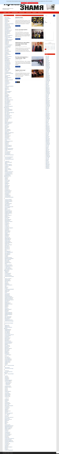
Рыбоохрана (6, 353)
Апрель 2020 (47, 136)
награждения (6, 235)
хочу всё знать (7, 424)
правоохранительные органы (9, 299)
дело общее (6, 94)
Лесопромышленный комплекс (9, 197)
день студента (7, 113)
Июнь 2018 (47, 159)
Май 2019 (47, 148)
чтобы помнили (7, 433)
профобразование (7, 329)
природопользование (8, 309)
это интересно (7, 443)
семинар (6, 363)
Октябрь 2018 (48, 155)
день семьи (6, 111)
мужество (6, 218)
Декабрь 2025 (48, 64)
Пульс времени (7, 332)
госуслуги (6, 87)
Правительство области (8, 298)
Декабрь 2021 (47, 115)
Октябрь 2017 (47, 168)
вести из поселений (7, 51)
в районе (6, 41)
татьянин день (7, 402)
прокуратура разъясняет (8, 319)
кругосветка (6, 187)
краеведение (6, 185)
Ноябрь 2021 (47, 116)
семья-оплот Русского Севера (9, 368)
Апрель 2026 (47, 60)
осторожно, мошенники (8, 264)
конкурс (6, 179)
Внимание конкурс (7, 58)
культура (6, 188)
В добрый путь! (7, 36)
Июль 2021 (47, 120)
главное (6, 78)
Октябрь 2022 (48, 104)
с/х (5, 355)
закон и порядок (7, 129)
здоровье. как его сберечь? (8, 132)
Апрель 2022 (47, 111)
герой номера (7, 75)
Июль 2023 (47, 95)
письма (6, 288)
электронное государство (8, 440)
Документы (34, 12)
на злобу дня (6, 226)
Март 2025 (47, 74)
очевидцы (6, 272)
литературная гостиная (8, 200)
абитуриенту (6, 20)
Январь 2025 (47, 76)
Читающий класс (7, 432)
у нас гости (6, 415)
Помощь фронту (7, 295)
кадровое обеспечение (8, 162)
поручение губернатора (8, 296)
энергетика (6, 442)
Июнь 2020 (47, 134)
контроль (6, 182)
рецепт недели (7, 345)
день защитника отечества (8, 99)
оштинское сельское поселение (9, 276)
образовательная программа (9, 258)
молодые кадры (7, 217)
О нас (9, 12)
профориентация (7, 330)
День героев (6, 98)
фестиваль (6, 420)
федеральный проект (8, 419)
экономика (6, 437)
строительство (7, 396)
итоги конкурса (7, 152)
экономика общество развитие (9, 438)
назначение (6, 236)
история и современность (8, 149)
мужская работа (7, 220)
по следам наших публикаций (9, 289)
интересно (6, 144)
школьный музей (7, 435)
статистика (6, 392)
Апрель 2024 (47, 85)
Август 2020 (47, 132)
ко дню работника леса (8, 172)
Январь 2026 (47, 63)
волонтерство (7, 61)
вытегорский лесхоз (7, 72)
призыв (6, 307)
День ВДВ (6, 96)
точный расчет (7, 407)
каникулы (6, 167)
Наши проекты (40, 12)
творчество (6, 404)
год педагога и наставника (8, 79)
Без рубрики (6, 24)
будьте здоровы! (7, 33)
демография (6, 95)
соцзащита (6, 384)
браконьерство (7, 32)
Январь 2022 (47, 114)
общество (21, 71)
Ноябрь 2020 (47, 129)
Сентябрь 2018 (48, 156)
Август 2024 (47, 81)
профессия (6, 325)
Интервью (6, 143)
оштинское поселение (8, 275)
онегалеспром (7, 261)
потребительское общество (9, 297)
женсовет (6, 125)
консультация (7, 181)
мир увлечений (7, 207)
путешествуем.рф (7, 335)
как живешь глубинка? (8, 164)
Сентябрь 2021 (48, 118)
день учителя (7, 114)
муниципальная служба (8, 221)
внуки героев (6, 59)
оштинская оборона (7, 273)
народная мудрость (7, 238)
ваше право (6, 50)
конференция (7, 183)
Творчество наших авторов (8, 405)
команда (6, 178)
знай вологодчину (7, 135)
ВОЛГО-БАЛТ (7, 60)
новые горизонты (7, 253)
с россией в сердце (7, 354)
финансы (6, 422)
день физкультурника (8, 115)
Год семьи (6, 80)
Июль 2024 (47, 82)
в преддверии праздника (8, 39)
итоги (5, 150)
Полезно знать (28, 12)
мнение (6, 208)
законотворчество (7, 130)
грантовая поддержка (8, 91)
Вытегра (46, 22)
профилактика (7, 326)
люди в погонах (7, 204)
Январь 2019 (47, 152)
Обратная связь (21, 12)
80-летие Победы (7, 18)
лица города (6, 202)
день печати (6, 105)
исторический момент (8, 146)
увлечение (6, 416)
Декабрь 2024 (48, 77)
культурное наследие (8, 190)
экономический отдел (8, 439)
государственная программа (9, 86)
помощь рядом (7, 294)
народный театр (7, 240)
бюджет (6, 34)
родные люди (7, 349)
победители (6, 291)
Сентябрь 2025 (48, 67)
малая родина (7, 205)
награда (6, 233)
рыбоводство (7, 352)
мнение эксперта (7, 209)
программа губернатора (8, 313)
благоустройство (7, 31)
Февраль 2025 (48, 75)
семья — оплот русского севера (9, 365)
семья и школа (7, 367)
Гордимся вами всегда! (20, 70)
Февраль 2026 (48, 62)
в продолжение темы (8, 40)
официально (6, 271)
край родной (6, 186)
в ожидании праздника (8, 37)
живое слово (6, 126)
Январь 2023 (47, 101)
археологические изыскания (9, 23)
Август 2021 (47, 119)
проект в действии (7, 316)
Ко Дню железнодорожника (8, 171)
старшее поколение (7, 391)
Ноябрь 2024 (47, 78)
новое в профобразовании (8, 252)
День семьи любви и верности (9, 112)
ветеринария (6, 53)
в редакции (6, 43)
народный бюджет (7, 239)
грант (5, 90)
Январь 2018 (47, 165)
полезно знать (7, 293)
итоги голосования (7, 151)
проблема (6, 311)
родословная (6, 350)
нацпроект (6, 243)
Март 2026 (47, 61)
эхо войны (6, 444)
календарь (6, 166)
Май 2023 (47, 97)
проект (6, 315)
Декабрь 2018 (47, 153)
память (6, 281)
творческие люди (7, 403)
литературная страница (8, 201)
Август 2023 (47, 94)
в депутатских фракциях (8, 35)
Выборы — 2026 (7, 69)
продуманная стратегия (8, 314)
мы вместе (6, 222)
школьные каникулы (8, 434)
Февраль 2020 (48, 138)
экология (6, 436)
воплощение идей (7, 62)
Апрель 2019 (47, 149)
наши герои (6, 245)
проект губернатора (7, 317)
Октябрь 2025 (48, 66)
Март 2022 (47, 112)
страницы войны (7, 395)
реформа (6, 344)
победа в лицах (7, 290)
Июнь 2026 (47, 58)
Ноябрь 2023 (47, 91)
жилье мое (6, 127)
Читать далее (18, 53)
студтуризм (6, 399)
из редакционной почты (8, 141)
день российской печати (8, 110)
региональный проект (8, 343)
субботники (6, 400)
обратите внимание (7, 259)
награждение (6, 234)
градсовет (6, 88)
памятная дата (7, 279)
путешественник (7, 333)
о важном (6, 255)
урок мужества (7, 418)
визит (5, 55)
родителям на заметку (8, 348)
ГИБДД (6, 76)
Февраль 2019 (48, 151)
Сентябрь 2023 (48, 93)
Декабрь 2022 (48, 102)
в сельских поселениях (8, 44)
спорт (21, 59)
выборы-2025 (7, 70)
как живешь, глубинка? (8, 165)
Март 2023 (47, 99)
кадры (6, 163)
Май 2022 (47, 110)
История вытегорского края (8, 148)
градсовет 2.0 (7, 89)
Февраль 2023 (48, 100)
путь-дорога (6, 336)
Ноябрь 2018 (47, 154)
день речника (7, 108)
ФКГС (5, 423)
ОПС (5, 263)
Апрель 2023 (47, 98)
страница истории (7, 394)
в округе (6, 38)
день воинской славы (8, 97)
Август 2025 (47, 68)
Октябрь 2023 (48, 92)
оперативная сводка (7, 262)
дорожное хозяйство (8, 123)
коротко (6, 184)
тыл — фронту (7, 414)
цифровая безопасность (8, 426)
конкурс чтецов (7, 180)
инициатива (6, 142)
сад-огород (6, 356)
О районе (6, 256)
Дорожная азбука (19, 17)
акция (5, 22)
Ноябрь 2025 (47, 65)
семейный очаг (7, 362)
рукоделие (6, 351)
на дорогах (6, 224)
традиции (6, 408)
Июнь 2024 (47, 83)
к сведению (6, 161)
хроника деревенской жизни (9, 425)
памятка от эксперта (8, 278)
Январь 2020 (47, 139)
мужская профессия (7, 219)
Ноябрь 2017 (47, 167)
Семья (6, 364)
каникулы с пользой (7, 169)
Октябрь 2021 (47, 117)
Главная (4, 12)
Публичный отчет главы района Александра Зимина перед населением (22, 44)
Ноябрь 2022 (47, 103)
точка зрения (6, 406)
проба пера (6, 310)
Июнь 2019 (47, 147)
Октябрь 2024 (48, 79)
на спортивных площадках (8, 227)
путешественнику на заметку (9, 334)
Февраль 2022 (48, 113)
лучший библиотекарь (8, 203)
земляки (6, 134)
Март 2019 (47, 150)
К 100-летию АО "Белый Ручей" (9, 154)
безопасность (7, 25)
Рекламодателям (15, 12)
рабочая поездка (7, 337)
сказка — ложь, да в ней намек (9, 373)
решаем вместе (7, 346)
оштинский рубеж (7, 274)
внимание (6, 57)
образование (7, 383)
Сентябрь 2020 (48, 131)
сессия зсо (6, 370)
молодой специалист (8, 215)
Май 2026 (47, 59)
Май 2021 (47, 122)
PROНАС (6, 19)
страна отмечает (7, 393)
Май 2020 (47, 135)
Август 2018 (47, 157)
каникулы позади (7, 168)
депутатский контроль (8, 117)
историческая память (8, 145)
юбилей (6, 445)
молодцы (6, 216)
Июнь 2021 (47, 121)
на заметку (6, 225)
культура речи (7, 189)
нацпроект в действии (8, 244)
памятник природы (7, 280)
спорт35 (6, 389)
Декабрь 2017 (47, 166)
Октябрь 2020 (48, 130)
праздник (6, 301)
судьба (6, 401)
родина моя (6, 347)
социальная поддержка (8, 380)
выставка (6, 71)
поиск (5, 292)
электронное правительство (9, 441)
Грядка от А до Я (7, 92)
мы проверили (7, 223)
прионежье (6, 308)
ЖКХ (5, 128)
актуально (6, 21)
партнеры (6, 282)
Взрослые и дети (7, 54)
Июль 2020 (47, 133)
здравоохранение (7, 133)
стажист (6, 390)
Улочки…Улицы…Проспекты (9, 417)
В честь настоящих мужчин (21, 29)
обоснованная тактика (8, 257)
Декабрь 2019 (47, 140)
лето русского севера (8, 199)
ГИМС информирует (7, 77)
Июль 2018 (47, 158)
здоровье (6, 131)
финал (6, 421)
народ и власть (7, 237)
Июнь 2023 (47, 96)
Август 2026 (47, 56)
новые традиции (7, 254)
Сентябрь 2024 (48, 80)
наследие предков (7, 241)
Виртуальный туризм (8, 56)
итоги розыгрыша (7, 153)
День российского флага (8, 109)
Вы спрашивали (7, 68)
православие (6, 300)
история (6, 147)
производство (7, 318)
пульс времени (7, 331)
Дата (5, 93)
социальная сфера (7, 381)
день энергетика (7, 116)
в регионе (6, 42)
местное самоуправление (23, 46)
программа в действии (8, 312)
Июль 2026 (47, 57)
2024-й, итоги (7, 17)
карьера (6, 170)
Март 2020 (47, 137)
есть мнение (6, 124)
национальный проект (8, 242)
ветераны (6, 52)
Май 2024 (47, 84)
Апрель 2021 (47, 123)
